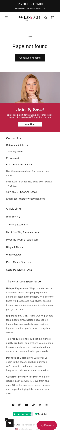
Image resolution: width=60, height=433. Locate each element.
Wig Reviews (14, 254)
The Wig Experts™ (17, 224)
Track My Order (14, 151)
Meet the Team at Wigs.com (22, 239)
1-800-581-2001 (28, 192)
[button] (6, 17)
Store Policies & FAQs (19, 269)
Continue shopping (30, 57)
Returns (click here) (17, 145)
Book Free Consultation (19, 164)
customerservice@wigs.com (29, 198)
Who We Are (13, 217)
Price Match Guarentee (19, 262)
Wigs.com (20, 425)
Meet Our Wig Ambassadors (22, 232)
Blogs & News (14, 247)
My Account (12, 158)
